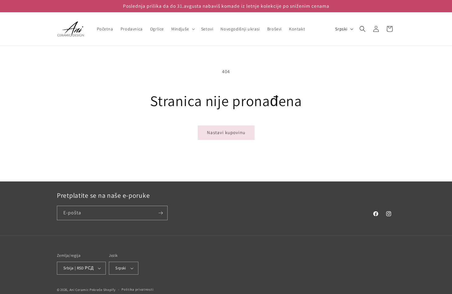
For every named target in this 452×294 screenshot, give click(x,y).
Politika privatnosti (137, 289)
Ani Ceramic (79, 290)
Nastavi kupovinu (226, 132)
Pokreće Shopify (102, 290)
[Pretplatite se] (160, 213)
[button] (182, 28)
